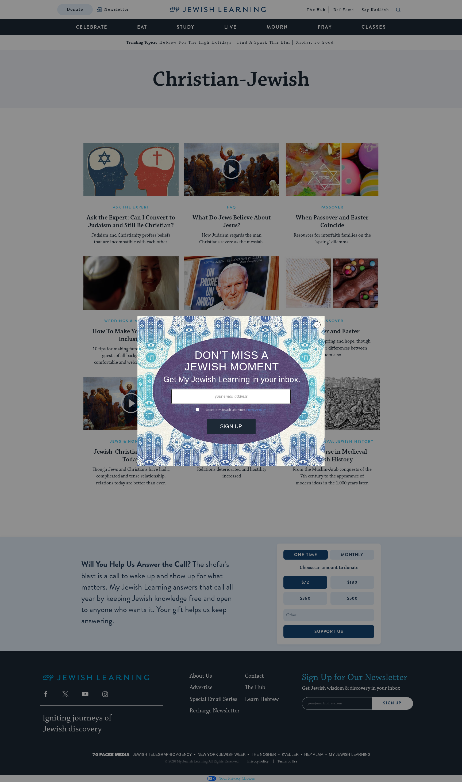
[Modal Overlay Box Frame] (231, 391)
